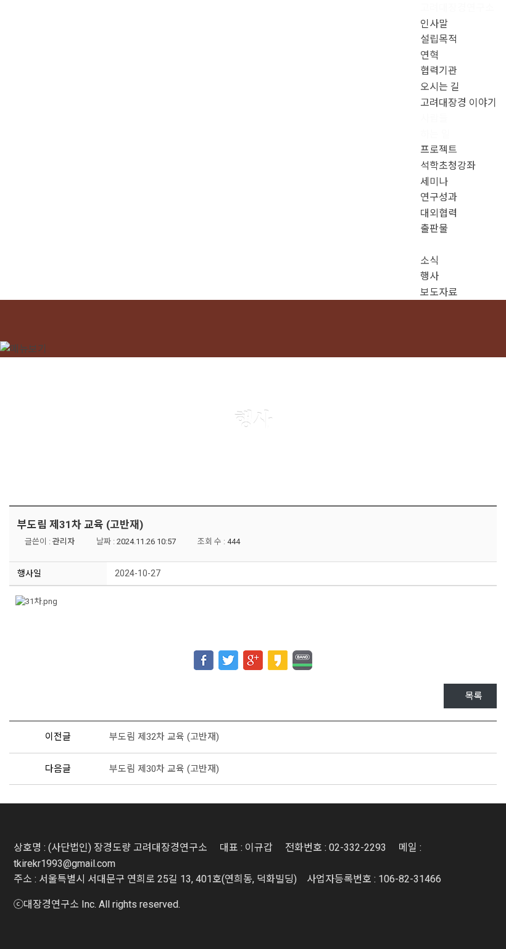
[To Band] (302, 655)
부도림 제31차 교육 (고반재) (80, 524)
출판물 (434, 228)
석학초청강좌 (448, 166)
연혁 (429, 55)
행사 (429, 276)
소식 (429, 261)
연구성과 (438, 197)
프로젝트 (438, 149)
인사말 (434, 24)
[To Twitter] (228, 655)
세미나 (434, 182)
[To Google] (253, 655)
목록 (474, 696)
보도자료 (438, 292)
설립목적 (438, 39)
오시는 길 (440, 87)
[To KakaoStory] (278, 655)
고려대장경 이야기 (458, 103)
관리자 (63, 541)
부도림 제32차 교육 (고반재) (164, 736)
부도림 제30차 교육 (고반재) (164, 768)
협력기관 (438, 71)
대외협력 (438, 213)
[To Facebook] (204, 655)
